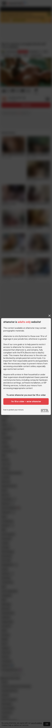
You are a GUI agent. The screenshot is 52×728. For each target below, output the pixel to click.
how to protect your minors (13, 410)
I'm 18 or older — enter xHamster (26, 401)
